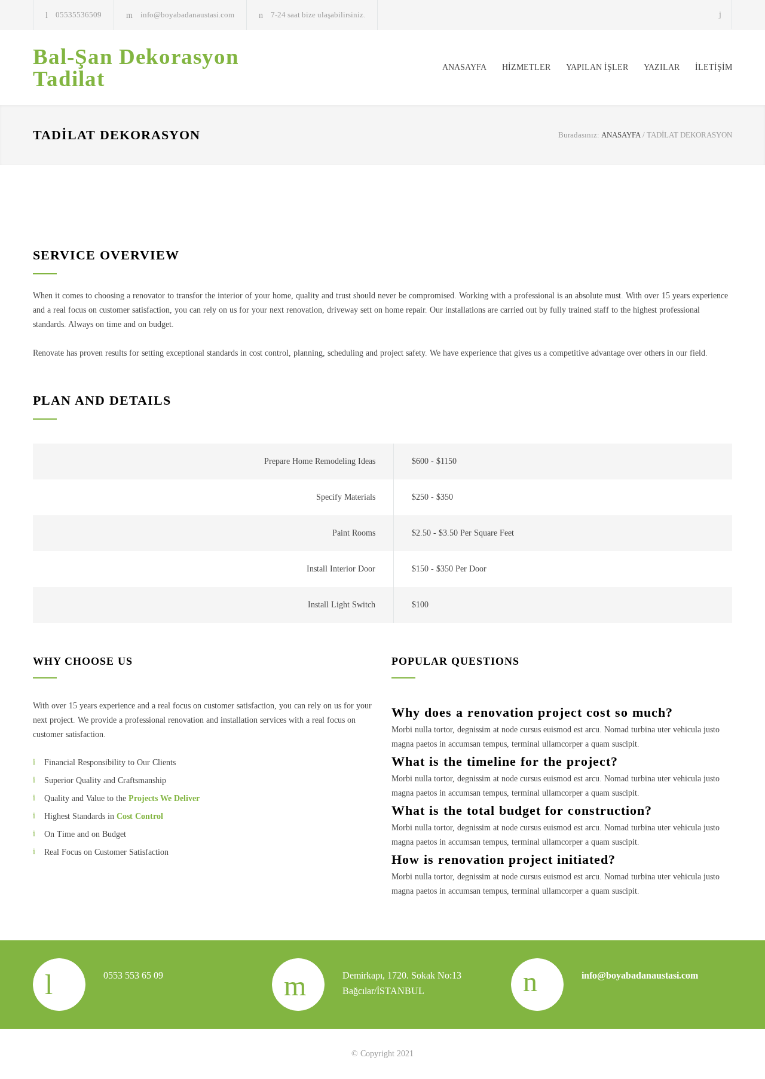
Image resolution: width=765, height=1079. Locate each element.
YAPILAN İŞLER (597, 67)
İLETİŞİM (713, 67)
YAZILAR (662, 67)
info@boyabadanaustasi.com (187, 14)
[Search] (720, 14)
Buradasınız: (578, 134)
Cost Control (140, 816)
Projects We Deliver (164, 798)
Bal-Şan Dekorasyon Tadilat (136, 67)
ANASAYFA (464, 67)
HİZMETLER (526, 67)
